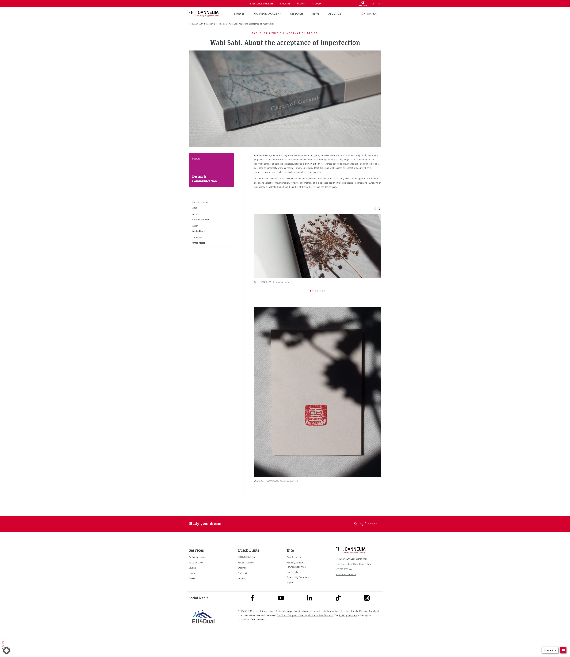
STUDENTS (285, 3)
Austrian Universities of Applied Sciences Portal (352, 611)
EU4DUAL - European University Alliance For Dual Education (305, 615)
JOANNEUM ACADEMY (267, 13)
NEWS (315, 13)
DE (373, 3)
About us (334, 13)
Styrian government (348, 615)
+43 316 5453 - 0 (344, 569)
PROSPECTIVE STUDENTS (261, 3)
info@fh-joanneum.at (346, 574)
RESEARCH (296, 13)
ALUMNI (301, 3)
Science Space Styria (271, 611)
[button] (375, 209)
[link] (203, 557)
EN (378, 3)
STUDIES (239, 13)
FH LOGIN (316, 3)
